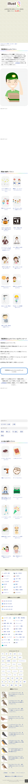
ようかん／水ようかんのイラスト (6, 459)
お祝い (14, 657)
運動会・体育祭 (19, 589)
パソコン (4, 674)
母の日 (17, 581)
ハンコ (8, 671)
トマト (3, 671)
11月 (12, 606)
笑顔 (21, 431)
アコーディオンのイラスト (17, 498)
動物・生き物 (7, 631)
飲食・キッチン (7, 626)
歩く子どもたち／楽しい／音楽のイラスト (17, 209)
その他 (5, 645)
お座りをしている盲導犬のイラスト (17, 537)
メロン (14, 674)
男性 (2, 435)
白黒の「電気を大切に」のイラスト (17, 228)
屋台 (21, 678)
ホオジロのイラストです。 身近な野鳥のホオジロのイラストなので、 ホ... (16, 766)
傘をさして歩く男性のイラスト (6, 306)
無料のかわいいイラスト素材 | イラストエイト (14, 776)
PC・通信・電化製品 (20, 617)
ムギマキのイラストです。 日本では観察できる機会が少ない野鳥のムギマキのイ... (16, 742)
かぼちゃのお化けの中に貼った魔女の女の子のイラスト (6, 229)
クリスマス (18, 592)
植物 (17, 681)
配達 (2, 431)
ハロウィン (6, 592)
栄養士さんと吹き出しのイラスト (17, 287)
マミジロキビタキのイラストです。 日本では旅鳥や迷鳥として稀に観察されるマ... (16, 750)
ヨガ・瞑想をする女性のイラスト (17, 248)
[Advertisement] (14, 28)
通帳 (12, 685)
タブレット (13, 667)
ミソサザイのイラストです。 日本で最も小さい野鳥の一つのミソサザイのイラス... (16, 726)
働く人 (8, 431)
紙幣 (24, 681)
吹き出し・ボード (20, 639)
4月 (8, 601)
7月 (8, 603)
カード (3, 664)
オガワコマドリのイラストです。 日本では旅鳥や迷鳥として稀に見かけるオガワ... (16, 758)
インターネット (22, 660)
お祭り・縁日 (19, 587)
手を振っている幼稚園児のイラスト (17, 306)
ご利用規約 (17, 62)
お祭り (20, 657)
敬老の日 (6, 589)
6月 (6, 603)
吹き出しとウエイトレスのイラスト (6, 287)
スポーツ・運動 (19, 626)
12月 (7, 609)
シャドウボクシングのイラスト (6, 517)
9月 (6, 606)
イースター (6, 578)
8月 (11, 603)
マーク (9, 674)
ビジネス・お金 (5, 424)
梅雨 (17, 584)
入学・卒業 (18, 578)
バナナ (21, 671)
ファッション (19, 623)
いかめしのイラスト (17, 458)
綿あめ (3, 685)
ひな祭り (18, 576)
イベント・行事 (19, 620)
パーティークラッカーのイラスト (17, 517)
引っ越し (15, 431)
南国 (8, 678)
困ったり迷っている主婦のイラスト (17, 267)
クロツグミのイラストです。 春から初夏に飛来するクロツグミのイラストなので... (16, 734)
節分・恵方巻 (19, 573)
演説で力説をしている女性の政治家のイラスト (6, 499)
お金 (3, 660)
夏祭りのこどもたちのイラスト (6, 209)
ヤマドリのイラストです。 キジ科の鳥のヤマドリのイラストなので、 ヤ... (16, 718)
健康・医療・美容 (8, 623)
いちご (19, 653)
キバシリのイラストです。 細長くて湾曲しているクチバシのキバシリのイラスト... (16, 710)
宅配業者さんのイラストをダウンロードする (14, 371)
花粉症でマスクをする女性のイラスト (6, 557)
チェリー (20, 667)
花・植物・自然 (19, 631)
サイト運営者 (11, 772)
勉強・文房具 (19, 628)
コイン (8, 664)
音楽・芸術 (6, 628)
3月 (6, 601)
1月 (9, 609)
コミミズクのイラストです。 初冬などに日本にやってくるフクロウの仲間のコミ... (16, 694)
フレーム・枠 (7, 642)
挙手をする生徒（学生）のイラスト (6, 267)
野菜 (16, 685)
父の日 (5, 584)
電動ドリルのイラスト (6, 477)
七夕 (5, 587)
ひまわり (14, 660)
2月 (11, 609)
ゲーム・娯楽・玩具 (20, 637)
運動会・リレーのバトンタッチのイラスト (17, 189)
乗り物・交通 (7, 634)
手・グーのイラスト (17, 477)
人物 (14, 424)
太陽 (17, 678)
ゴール (14, 664)
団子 (12, 678)
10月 (9, 606)
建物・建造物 (19, 634)
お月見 (9, 657)
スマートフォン (5, 667)
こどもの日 (6, 581)
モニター (21, 674)
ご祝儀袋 (8, 660)
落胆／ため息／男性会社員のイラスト (6, 326)
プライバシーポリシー (20, 772)
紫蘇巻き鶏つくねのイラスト (6, 537)
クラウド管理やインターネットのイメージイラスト (6, 190)
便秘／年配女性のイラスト (17, 557)
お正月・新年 (7, 573)
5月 (11, 601)
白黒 (17, 642)
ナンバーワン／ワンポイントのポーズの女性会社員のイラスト (6, 249)
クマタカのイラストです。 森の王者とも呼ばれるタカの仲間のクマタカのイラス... (16, 702)
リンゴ (3, 678)
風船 (20, 685)
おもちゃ (4, 657)
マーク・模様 (7, 639)
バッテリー (15, 671)
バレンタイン (7, 576)
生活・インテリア (8, 637)
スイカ (19, 664)
